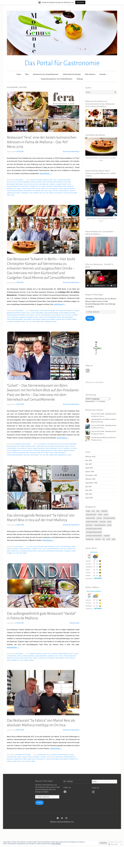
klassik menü (24, 186)
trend (51, 193)
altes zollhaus (64, 444)
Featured (50, 182)
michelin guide (24, 452)
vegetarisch (58, 193)
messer (66, 450)
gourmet (52, 184)
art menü (39, 179)
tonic (23, 321)
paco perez (17, 188)
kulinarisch (33, 186)
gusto (69, 184)
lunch (44, 186)
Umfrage (80, 79)
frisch (30, 184)
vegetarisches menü (70, 193)
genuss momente (39, 448)
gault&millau (56, 315)
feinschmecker (58, 182)
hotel (61, 656)
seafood (73, 190)
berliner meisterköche (14, 313)
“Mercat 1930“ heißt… (98, 414)
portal (38, 188)
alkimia (32, 179)
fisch (25, 184)
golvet (60, 448)
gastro (35, 184)
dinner (39, 182)
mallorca (50, 186)
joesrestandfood (13, 186)
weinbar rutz (62, 455)
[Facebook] (65, 791)
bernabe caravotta (36, 653)
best (51, 179)
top (40, 193)
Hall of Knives (90, 74)
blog (55, 179)
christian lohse (41, 446)
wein (8, 195)
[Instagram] (87, 370)
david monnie (63, 313)
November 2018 (91, 475)
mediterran (58, 186)
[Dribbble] (66, 818)
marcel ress (71, 548)
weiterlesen (46, 173)
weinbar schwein (50, 321)
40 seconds (41, 444)
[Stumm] (111, 286)
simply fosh (17, 761)
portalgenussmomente (15, 190)
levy (39, 186)
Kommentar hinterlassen (71, 151)
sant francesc (64, 190)
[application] (101, 279)
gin (62, 315)
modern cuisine (26, 551)
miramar (10, 188)
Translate (101, 401)
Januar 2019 (89, 471)
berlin (77, 310)
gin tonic (67, 315)
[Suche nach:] (101, 92)
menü (65, 186)
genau (19, 757)
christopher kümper (51, 313)
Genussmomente (96, 437)
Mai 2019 (88, 464)
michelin (70, 186)
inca (44, 548)
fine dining (19, 184)
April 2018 (89, 498)
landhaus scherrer (26, 317)
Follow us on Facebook (94, 382)
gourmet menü (61, 184)
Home (19, 74)
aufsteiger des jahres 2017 (65, 310)
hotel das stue (27, 450)
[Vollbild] (115, 286)
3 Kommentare (74, 623)
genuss (29, 448)
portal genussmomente (67, 188)
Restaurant (19, 179)
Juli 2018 (88, 487)
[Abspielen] (88, 286)
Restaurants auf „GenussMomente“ (46, 74)
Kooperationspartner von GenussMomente (56, 79)
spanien (36, 193)
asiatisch (46, 179)
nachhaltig (41, 759)
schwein (10, 321)
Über (27, 74)
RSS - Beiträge (68, 781)
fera (65, 182)
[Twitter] (62, 818)
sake (46, 190)
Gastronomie (43, 184)
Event (44, 182)
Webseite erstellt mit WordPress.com (62, 822)
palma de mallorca (28, 188)
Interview (15, 317)
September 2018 (91, 483)
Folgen (90, 318)
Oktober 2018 (90, 479)
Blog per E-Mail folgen (94, 295)
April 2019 (89, 468)
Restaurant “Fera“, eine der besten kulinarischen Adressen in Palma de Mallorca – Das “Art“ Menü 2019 (41, 142)
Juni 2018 (88, 490)
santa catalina (70, 658)
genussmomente (51, 448)
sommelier (24, 193)
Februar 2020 (90, 457)
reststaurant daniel (69, 319)
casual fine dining (64, 179)
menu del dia (15, 551)
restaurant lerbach (39, 319)
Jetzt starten (80, 2)
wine (12, 195)
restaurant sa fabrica (67, 759)
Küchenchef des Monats (72, 74)
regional (27, 455)
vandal (31, 660)
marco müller (58, 450)
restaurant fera (38, 190)
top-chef (45, 193)
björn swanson (26, 446)
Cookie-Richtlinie (56, 843)
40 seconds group (52, 444)
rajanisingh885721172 (98, 419)
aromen (40, 754)
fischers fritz (59, 446)
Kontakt (102, 74)
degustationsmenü (23, 182)
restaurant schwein (54, 319)
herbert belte (16, 450)
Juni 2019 (88, 460)
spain (31, 193)
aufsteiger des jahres (47, 310)
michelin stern (35, 452)
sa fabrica (67, 551)
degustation (11, 182)
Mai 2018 (88, 494)
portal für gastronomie (49, 188)
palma (16, 658)
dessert (33, 182)
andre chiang (34, 310)
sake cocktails (53, 190)
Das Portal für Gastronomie (62, 63)
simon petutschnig (13, 193)
